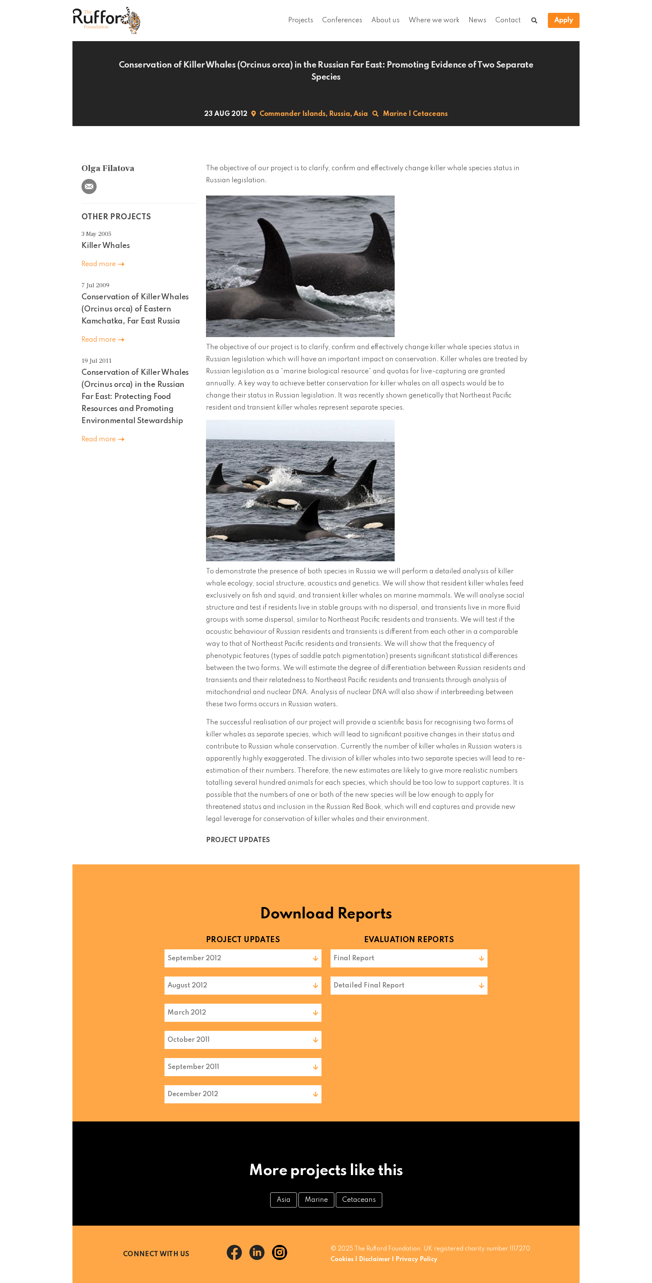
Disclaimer (374, 1260)
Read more (99, 264)
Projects (300, 20)
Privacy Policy (416, 1260)
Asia (361, 114)
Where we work (434, 20)
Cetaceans (430, 114)
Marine (395, 114)
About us (385, 20)
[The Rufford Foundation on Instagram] (282, 1258)
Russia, (340, 114)
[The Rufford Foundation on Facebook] (238, 1258)
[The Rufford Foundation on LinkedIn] (260, 1258)
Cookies (342, 1260)
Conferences (342, 20)
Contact (508, 20)
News (477, 20)
